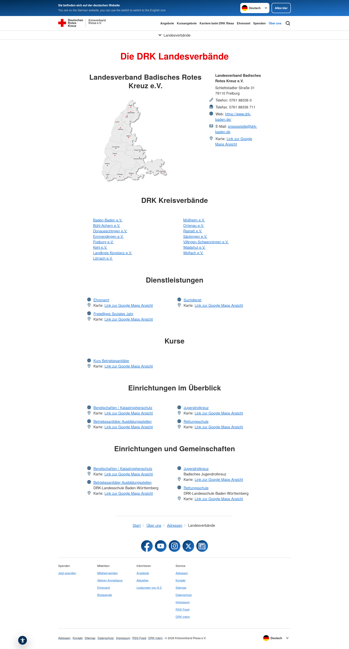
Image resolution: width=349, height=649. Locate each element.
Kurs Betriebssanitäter (111, 360)
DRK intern (183, 617)
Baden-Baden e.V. (107, 220)
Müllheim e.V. (194, 220)
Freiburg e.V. (103, 241)
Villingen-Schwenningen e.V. (205, 241)
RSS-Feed (182, 609)
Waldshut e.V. (194, 247)
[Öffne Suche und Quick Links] (288, 23)
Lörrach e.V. (103, 258)
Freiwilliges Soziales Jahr (113, 313)
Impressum (183, 602)
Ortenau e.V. (193, 225)
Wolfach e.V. (193, 252)
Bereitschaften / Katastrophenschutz (122, 407)
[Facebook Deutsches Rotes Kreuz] (147, 546)
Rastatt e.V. (192, 230)
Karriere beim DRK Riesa (217, 23)
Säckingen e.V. (195, 236)
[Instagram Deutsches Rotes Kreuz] (174, 546)
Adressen (182, 573)
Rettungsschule (196, 421)
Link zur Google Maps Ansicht (233, 141)
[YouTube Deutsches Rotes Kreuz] (161, 546)
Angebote (167, 23)
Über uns (275, 23)
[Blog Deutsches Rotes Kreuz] (202, 546)
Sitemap (181, 588)
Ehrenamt (243, 23)
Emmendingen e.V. (108, 236)
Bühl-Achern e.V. (106, 225)
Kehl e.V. (100, 247)
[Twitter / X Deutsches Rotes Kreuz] (188, 546)
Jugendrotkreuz (196, 407)
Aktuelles (143, 580)
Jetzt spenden (67, 573)
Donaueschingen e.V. (110, 230)
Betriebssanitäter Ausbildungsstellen (122, 421)
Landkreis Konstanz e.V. (112, 252)
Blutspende (104, 595)
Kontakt (180, 580)
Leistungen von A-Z (149, 588)
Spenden (259, 23)
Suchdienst (192, 299)
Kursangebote (187, 23)
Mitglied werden (107, 573)
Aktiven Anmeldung (110, 580)
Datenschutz (184, 595)
